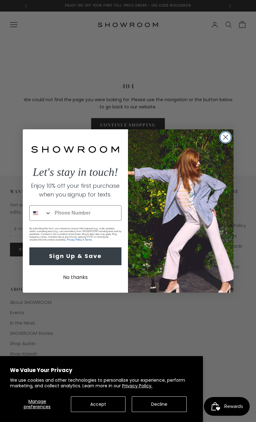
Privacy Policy (74, 239)
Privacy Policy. (137, 386)
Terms (88, 239)
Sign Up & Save (75, 256)
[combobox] (41, 213)
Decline (159, 404)
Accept (98, 404)
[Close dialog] (225, 137)
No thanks (75, 277)
